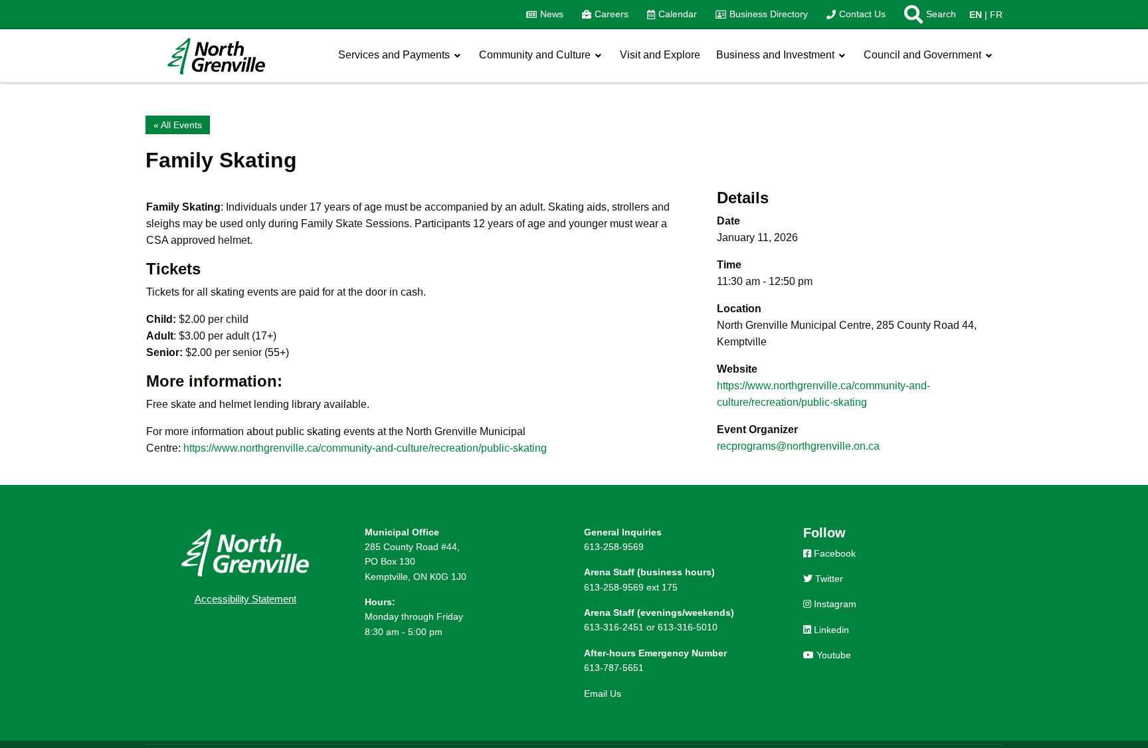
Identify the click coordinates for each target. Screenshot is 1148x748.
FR (996, 14)
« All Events (177, 125)
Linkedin (830, 629)
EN (975, 14)
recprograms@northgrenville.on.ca (798, 446)
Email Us (602, 693)
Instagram (833, 604)
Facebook (833, 553)
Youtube (832, 655)
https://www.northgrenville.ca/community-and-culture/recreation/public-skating (365, 448)
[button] (925, 14)
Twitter (828, 578)
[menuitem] (545, 14)
